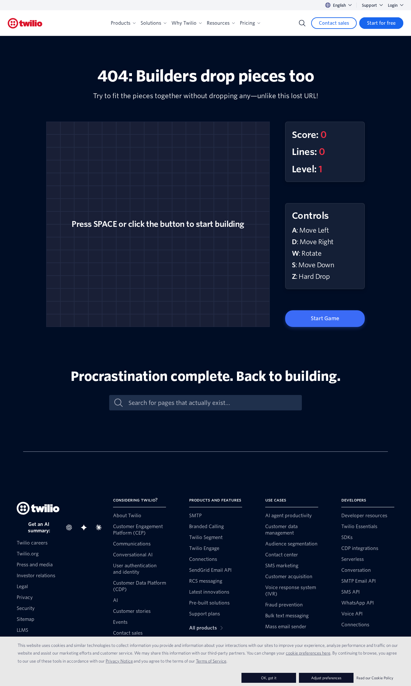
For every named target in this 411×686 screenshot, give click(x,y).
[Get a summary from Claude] (100, 527)
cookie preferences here (308, 653)
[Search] (302, 23)
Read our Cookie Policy (374, 678)
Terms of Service (211, 661)
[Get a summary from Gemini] (86, 527)
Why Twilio (184, 23)
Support (369, 5)
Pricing (247, 23)
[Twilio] (25, 23)
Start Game (325, 318)
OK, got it (268, 678)
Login (393, 5)
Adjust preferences (326, 678)
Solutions (151, 23)
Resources (218, 23)
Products (120, 23)
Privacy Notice (119, 661)
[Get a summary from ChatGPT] (71, 527)
